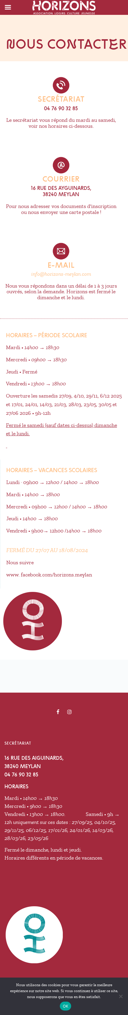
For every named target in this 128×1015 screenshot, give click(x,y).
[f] (58, 712)
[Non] (121, 996)
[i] (69, 712)
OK (65, 1006)
